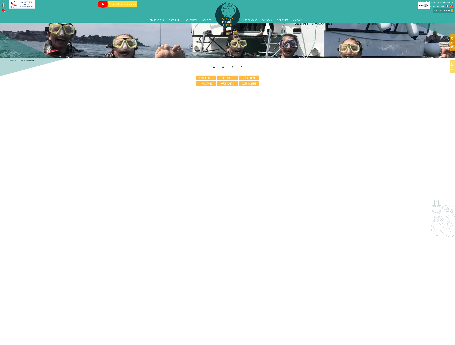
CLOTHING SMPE (249, 83)
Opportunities (228, 83)
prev (6, 40)
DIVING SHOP (452, 42)
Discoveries (227, 78)
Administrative (206, 78)
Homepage (12, 60)
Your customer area (442, 10)
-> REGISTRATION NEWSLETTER (441, 3)
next (448, 40)
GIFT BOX (452, 66)
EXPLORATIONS (250, 20)
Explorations (248, 78)
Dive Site (206, 20)
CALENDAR (267, 20)
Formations (206, 83)
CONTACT (297, 20)
